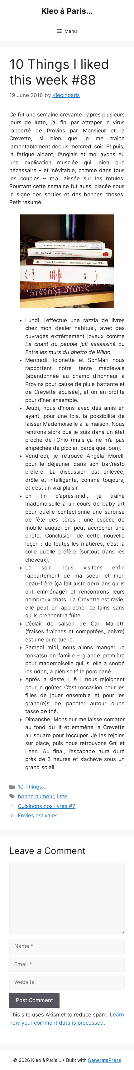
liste (62, 796)
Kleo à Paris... (67, 11)
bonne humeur (36, 796)
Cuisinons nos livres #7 (46, 806)
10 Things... (32, 787)
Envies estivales (38, 815)
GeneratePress (104, 1060)
